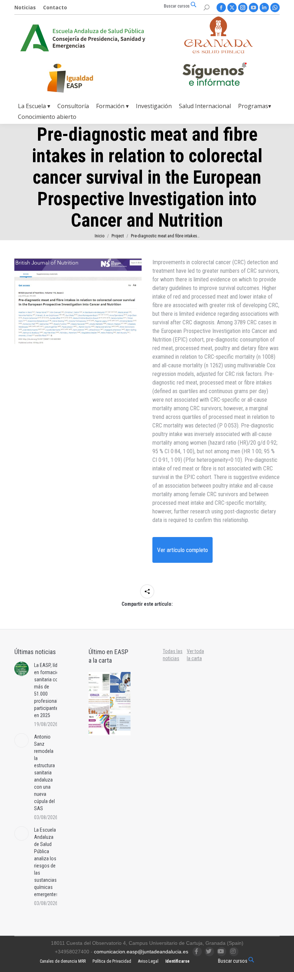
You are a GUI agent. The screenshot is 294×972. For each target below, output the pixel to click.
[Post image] (21, 669)
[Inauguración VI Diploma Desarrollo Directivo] (99, 682)
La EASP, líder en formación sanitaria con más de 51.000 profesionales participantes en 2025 (48, 690)
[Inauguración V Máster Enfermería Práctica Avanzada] (121, 725)
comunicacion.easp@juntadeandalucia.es (141, 951)
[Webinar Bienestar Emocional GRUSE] (99, 725)
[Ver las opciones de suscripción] (214, 75)
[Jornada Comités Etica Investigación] (121, 682)
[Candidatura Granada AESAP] (218, 51)
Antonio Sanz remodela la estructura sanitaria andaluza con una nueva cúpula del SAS (44, 772)
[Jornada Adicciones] (121, 704)
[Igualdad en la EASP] (81, 78)
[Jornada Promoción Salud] (99, 704)
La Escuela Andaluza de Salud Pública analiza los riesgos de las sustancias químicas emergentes (46, 862)
